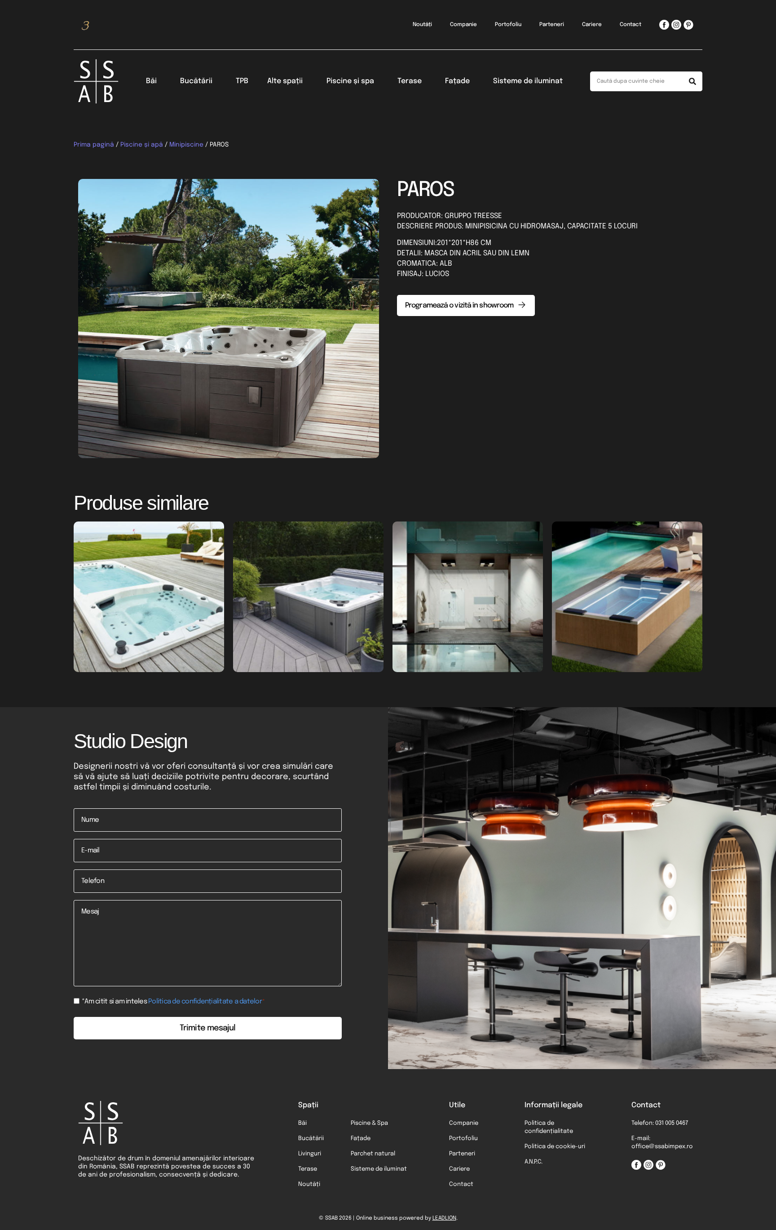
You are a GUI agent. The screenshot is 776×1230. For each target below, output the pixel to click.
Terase (409, 81)
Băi (151, 81)
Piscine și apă (141, 145)
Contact (630, 24)
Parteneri (551, 24)
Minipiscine (186, 145)
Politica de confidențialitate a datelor (205, 1001)
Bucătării (196, 81)
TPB (242, 81)
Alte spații (285, 81)
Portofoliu (508, 24)
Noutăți (422, 24)
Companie (463, 24)
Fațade (457, 81)
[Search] (692, 81)
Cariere (592, 24)
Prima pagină (94, 145)
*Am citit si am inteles (173, 1001)
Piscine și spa (350, 81)
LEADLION (444, 1218)
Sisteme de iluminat (528, 81)
